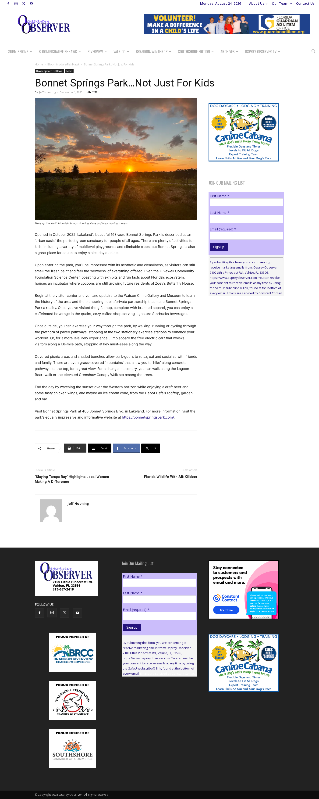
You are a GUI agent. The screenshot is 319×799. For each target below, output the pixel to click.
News (69, 71)
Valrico (119, 51)
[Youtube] (31, 3)
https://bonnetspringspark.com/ (148, 417)
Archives (227, 51)
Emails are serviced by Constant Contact (254, 293)
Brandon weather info (244, 342)
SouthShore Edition (194, 51)
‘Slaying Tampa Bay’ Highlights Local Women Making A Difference (72, 479)
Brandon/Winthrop (151, 51)
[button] (313, 52)
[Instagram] (15, 3)
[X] (23, 3)
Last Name (219, 212)
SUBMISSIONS (18, 51)
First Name (219, 196)
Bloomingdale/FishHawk (58, 51)
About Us (256, 3)
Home (39, 64)
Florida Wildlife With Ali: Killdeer (170, 477)
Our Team (280, 3)
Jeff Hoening (47, 92)
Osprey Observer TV (260, 51)
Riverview (95, 51)
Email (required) (223, 229)
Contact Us (305, 3)
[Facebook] (8, 3)
